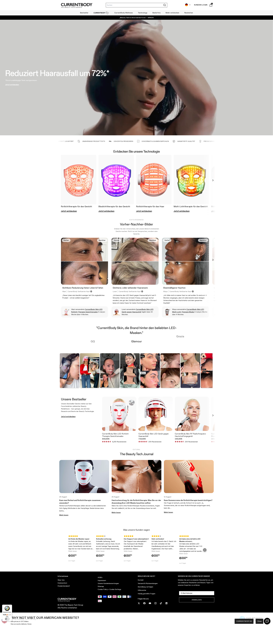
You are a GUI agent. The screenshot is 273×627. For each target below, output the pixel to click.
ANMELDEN (197, 600)
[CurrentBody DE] (76, 5)
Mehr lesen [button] (72, 551)
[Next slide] (212, 180)
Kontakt (141, 580)
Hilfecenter (142, 590)
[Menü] (10, 606)
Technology (142, 13)
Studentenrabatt (64, 586)
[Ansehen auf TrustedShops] (72, 555)
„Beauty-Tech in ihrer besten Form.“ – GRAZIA (136, 18)
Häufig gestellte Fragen (146, 594)
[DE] (187, 5)
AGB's (100, 577)
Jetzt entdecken (68, 416)
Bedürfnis (156, 13)
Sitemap (101, 586)
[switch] (7, 619)
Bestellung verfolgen (145, 587)
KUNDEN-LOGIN (200, 5)
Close (259, 621)
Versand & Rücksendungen (148, 583)
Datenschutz (62, 583)
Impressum (102, 580)
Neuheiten (188, 13)
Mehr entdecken (172, 13)
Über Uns (61, 580)
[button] (68, 550)
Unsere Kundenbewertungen (108, 583)
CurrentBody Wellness (123, 13)
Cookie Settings (115, 589)
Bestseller (84, 13)
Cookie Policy (103, 589)
